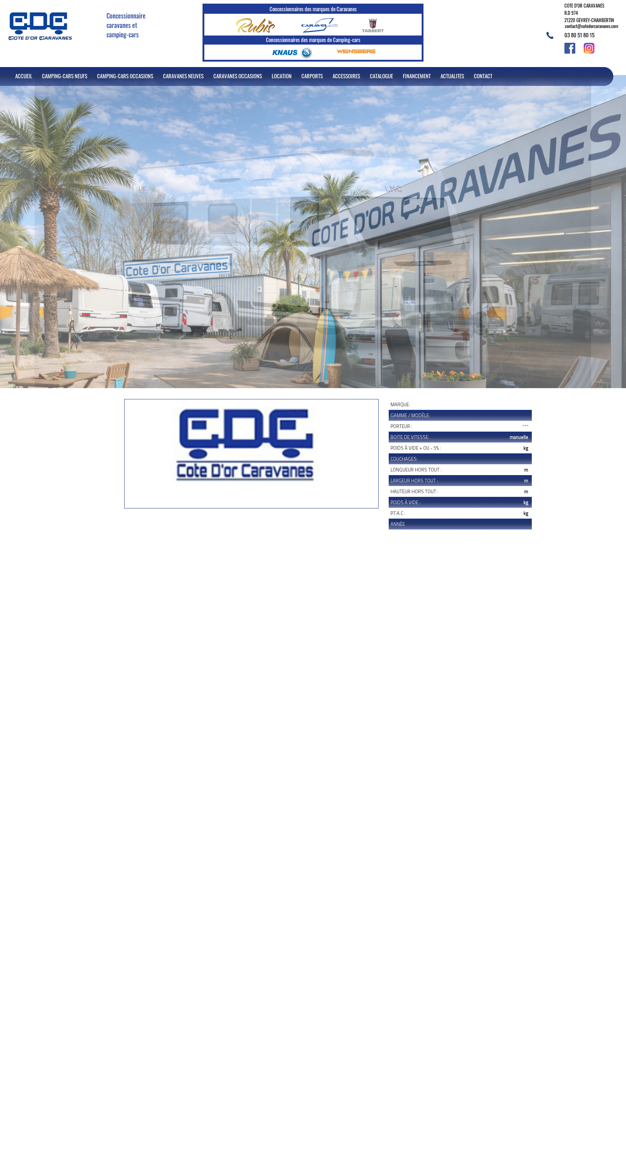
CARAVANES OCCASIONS (237, 76)
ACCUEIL (23, 76)
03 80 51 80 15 (579, 35)
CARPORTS (312, 76)
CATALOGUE (381, 76)
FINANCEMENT (417, 76)
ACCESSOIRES (346, 76)
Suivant (128, 532)
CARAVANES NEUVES (183, 76)
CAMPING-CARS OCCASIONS (125, 76)
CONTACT (483, 76)
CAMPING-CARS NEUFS (64, 76)
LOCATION (282, 76)
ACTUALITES (452, 76)
